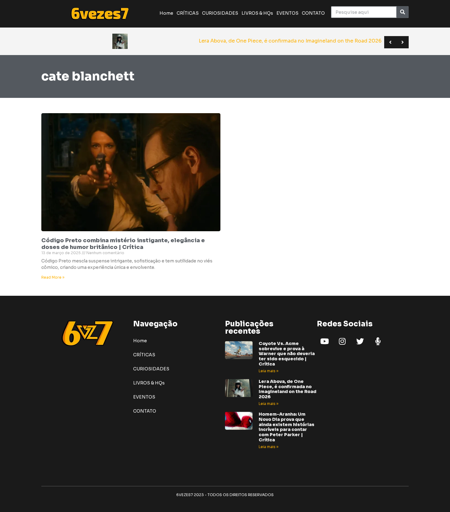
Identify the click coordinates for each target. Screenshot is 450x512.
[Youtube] (324, 341)
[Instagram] (342, 341)
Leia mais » (268, 371)
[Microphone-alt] (377, 341)
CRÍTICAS (188, 13)
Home (166, 13)
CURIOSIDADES (220, 13)
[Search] (402, 12)
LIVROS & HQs (257, 13)
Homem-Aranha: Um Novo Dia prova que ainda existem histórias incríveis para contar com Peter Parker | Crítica (286, 427)
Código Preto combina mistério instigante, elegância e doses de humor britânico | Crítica (123, 243)
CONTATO (313, 13)
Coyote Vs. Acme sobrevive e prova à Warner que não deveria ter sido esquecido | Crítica (287, 354)
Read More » (52, 277)
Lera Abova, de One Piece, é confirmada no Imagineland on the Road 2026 (287, 389)
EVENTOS (287, 13)
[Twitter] (360, 341)
